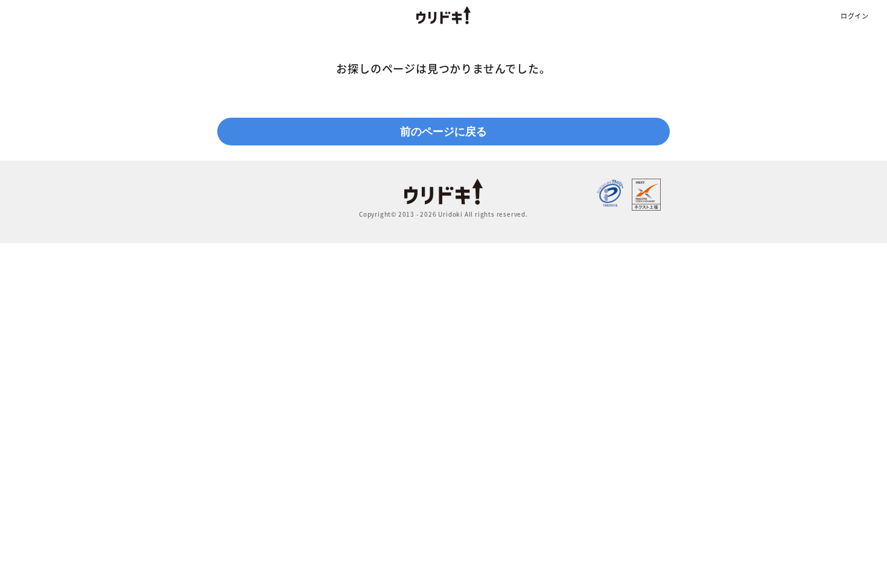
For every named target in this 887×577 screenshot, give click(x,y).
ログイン (855, 16)
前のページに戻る (443, 132)
